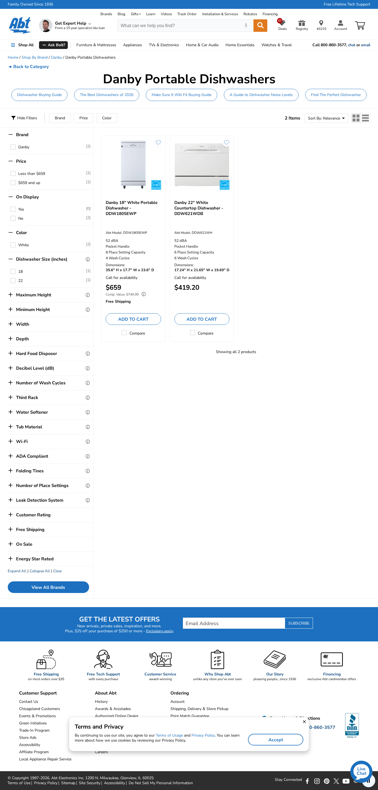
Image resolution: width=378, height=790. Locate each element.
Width (22, 324)
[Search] (260, 25)
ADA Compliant (32, 456)
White (23, 245)
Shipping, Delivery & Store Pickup (199, 708)
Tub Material (29, 427)
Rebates (250, 14)
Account (177, 701)
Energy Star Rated (35, 559)
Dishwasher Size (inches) (42, 259)
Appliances (132, 45)
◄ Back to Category (28, 67)
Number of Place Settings (42, 486)
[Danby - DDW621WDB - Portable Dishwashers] (202, 165)
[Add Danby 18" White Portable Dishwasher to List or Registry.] (158, 142)
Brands (106, 14)
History (101, 701)
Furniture (96, 45)
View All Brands (48, 587)
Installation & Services (220, 14)
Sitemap (68, 783)
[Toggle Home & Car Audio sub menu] (221, 45)
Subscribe (298, 623)
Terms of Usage (169, 735)
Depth (22, 339)
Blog (121, 14)
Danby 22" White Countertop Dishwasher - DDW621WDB (198, 208)
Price (83, 118)
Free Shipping (30, 530)
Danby (56, 57)
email (365, 45)
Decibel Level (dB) (35, 368)
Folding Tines (30, 471)
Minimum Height (33, 310)
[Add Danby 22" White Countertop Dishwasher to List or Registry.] (226, 142)
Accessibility (114, 783)
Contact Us (28, 701)
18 (20, 271)
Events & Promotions (37, 716)
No (20, 218)
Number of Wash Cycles (41, 383)
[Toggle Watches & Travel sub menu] (294, 45)
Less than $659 (31, 173)
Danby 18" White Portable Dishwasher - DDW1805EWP (131, 208)
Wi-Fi (22, 442)
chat (351, 45)
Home (240, 45)
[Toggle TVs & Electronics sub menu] (181, 45)
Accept (275, 740)
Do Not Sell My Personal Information (161, 783)
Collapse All (40, 571)
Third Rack (27, 398)
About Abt (105, 693)
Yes (21, 209)
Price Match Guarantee (189, 716)
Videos (166, 14)
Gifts (134, 14)
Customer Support (38, 693)
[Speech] (245, 25)
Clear (57, 571)
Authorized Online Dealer (116, 716)
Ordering (179, 693)
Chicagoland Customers (39, 708)
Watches (277, 45)
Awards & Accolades (113, 708)
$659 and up (29, 182)
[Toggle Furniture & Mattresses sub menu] (118, 45)
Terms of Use (18, 783)
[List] (365, 118)
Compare (137, 333)
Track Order (187, 14)
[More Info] (87, 259)
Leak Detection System (39, 500)
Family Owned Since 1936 (30, 4)
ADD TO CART (133, 319)
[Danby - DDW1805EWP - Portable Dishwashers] (133, 165)
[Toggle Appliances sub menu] (144, 45)
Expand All (17, 571)
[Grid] (356, 118)
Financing (270, 14)
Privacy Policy (46, 783)
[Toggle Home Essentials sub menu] (257, 45)
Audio (202, 45)
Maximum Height (33, 295)
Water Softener (32, 412)
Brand (60, 118)
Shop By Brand (35, 57)
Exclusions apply (160, 631)
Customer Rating (33, 515)
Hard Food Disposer (36, 354)
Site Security (89, 783)
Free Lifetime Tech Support (347, 4)
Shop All (25, 45)
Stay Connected (288, 779)
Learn (150, 14)
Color (107, 118)
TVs (164, 45)
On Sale (24, 544)
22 (20, 280)
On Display (27, 197)
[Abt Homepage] (20, 25)
